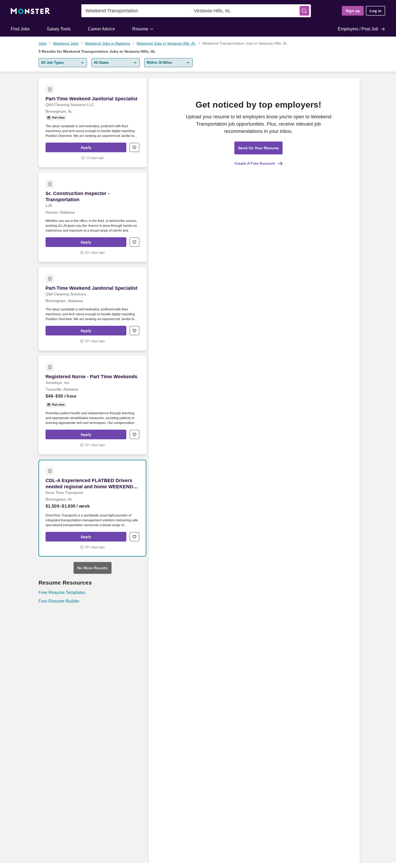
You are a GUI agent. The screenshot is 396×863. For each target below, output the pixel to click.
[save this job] (134, 147)
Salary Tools (59, 29)
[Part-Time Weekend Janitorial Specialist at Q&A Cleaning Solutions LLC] (92, 123)
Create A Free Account (254, 163)
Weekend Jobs (65, 43)
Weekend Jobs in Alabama (107, 43)
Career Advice (101, 29)
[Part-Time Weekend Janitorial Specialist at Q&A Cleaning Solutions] (92, 309)
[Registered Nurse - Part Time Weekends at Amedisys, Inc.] (92, 405)
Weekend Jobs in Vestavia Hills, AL (166, 43)
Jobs (43, 43)
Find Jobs (20, 29)
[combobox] (135, 10)
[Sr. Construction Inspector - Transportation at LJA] (92, 217)
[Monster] (30, 11)
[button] (304, 11)
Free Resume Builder (59, 601)
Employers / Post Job (358, 29)
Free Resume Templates (62, 592)
